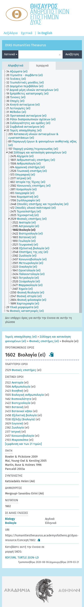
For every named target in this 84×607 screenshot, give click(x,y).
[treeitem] (18, 71)
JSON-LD (33, 557)
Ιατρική (13, 431)
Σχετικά (26, 33)
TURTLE (22, 557)
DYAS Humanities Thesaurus (25, 45)
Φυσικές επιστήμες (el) (44, 341)
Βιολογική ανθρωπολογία (24, 395)
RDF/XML (11, 557)
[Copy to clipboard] (51, 354)
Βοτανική (14, 407)
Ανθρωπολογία (17, 386)
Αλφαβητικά (15, 65)
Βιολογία (10, 523)
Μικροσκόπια (16, 440)
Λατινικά (10, 54)
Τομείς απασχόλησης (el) (21, 336)
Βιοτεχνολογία (17, 403)
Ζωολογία (14, 427)
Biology (10, 519)
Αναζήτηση (72, 54)
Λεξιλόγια (11, 33)
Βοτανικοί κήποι (18, 411)
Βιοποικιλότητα (18, 399)
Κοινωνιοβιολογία (19, 436)
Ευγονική (14, 423)
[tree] (42, 191)
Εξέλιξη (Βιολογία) (20, 419)
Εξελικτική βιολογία (21, 415)
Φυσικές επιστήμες (20, 370)
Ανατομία (14, 382)
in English (45, 33)
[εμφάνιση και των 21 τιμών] (23, 444)
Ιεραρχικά (42, 65)
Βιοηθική (14, 391)
